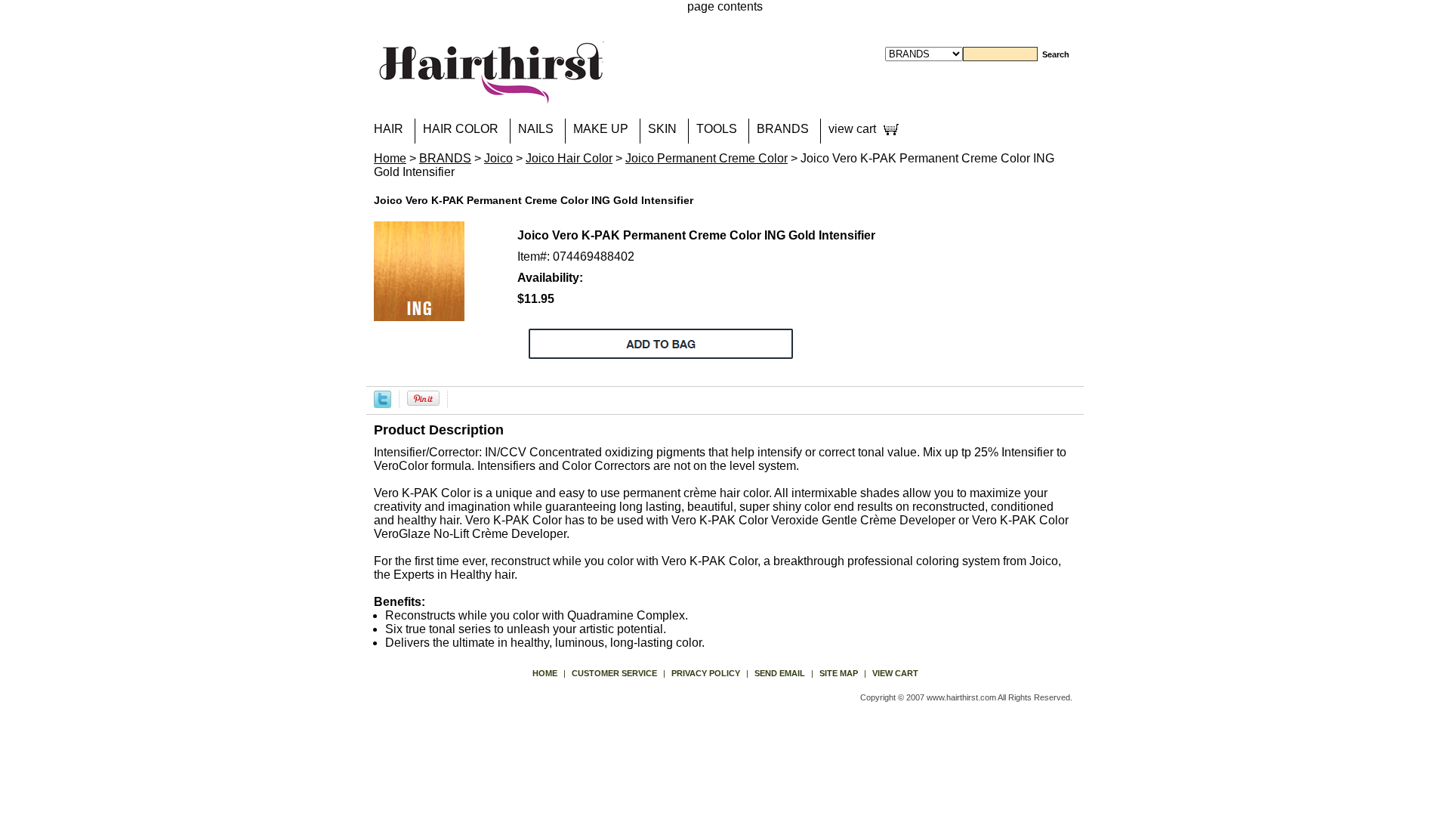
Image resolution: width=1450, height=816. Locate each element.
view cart (852, 128)
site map (838, 673)
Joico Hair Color (569, 158)
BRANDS (783, 128)
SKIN (662, 128)
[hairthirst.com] (491, 94)
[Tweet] (382, 398)
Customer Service (614, 673)
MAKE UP (600, 128)
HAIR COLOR (460, 128)
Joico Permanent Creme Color (706, 158)
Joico (498, 158)
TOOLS (716, 128)
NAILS (536, 128)
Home (390, 158)
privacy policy (705, 673)
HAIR (388, 128)
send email (779, 673)
